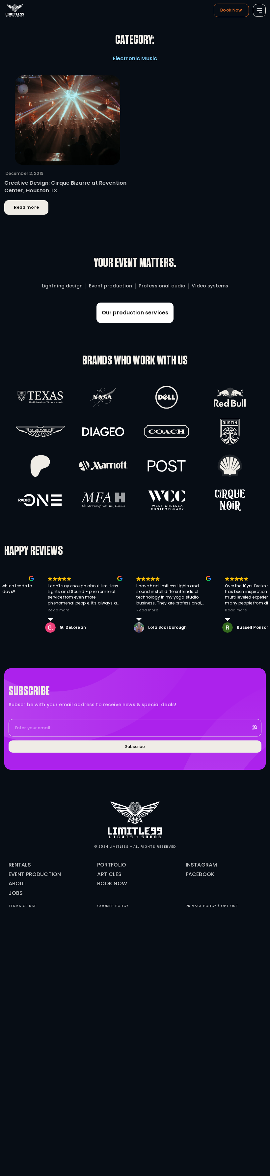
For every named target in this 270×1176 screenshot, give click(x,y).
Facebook (200, 874)
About (18, 883)
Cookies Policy (112, 906)
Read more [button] (91, 610)
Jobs (16, 893)
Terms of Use (23, 906)
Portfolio (111, 865)
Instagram (201, 865)
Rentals (20, 865)
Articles (109, 874)
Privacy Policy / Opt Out (212, 906)
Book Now (112, 883)
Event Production (35, 874)
